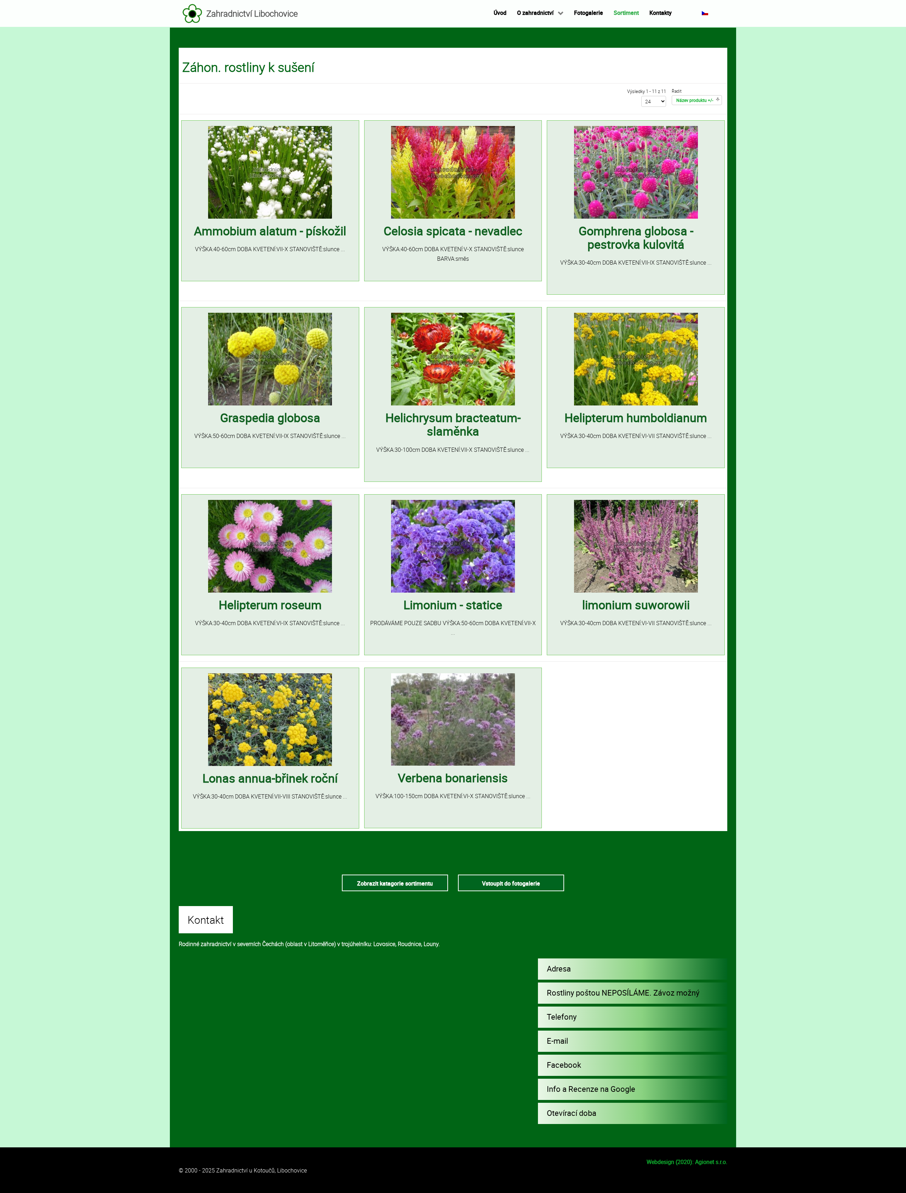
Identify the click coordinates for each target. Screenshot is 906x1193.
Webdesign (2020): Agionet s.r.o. (687, 1162)
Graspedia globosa (270, 417)
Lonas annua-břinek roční (270, 778)
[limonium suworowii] (636, 545)
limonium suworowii (636, 604)
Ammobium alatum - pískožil (270, 231)
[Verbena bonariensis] (453, 719)
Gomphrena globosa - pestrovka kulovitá (636, 237)
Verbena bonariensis (453, 778)
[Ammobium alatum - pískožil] (270, 171)
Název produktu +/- (694, 100)
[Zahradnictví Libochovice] (192, 13)
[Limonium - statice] (453, 545)
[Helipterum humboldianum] (636, 358)
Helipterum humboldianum (635, 417)
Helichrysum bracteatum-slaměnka (453, 424)
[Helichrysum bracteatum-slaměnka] (453, 358)
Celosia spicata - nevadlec (453, 231)
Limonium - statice (452, 604)
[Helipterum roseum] (270, 545)
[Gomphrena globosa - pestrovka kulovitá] (636, 171)
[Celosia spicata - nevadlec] (453, 171)
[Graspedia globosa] (270, 358)
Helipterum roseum (270, 604)
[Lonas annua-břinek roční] (270, 719)
